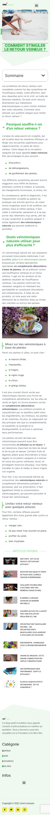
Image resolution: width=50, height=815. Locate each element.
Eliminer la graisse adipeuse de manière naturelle (29, 600)
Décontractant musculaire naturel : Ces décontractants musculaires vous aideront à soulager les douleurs (33, 629)
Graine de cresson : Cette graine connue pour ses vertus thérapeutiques (32, 658)
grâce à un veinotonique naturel (29, 259)
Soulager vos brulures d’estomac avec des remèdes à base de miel (31, 587)
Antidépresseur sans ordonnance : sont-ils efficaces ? (30, 671)
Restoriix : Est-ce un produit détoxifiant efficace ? (29, 561)
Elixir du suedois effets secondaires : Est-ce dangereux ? (31, 684)
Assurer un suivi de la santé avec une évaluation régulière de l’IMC (33, 614)
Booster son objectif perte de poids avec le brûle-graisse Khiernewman (33, 574)
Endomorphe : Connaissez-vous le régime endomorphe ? (33, 645)
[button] (36, 5)
